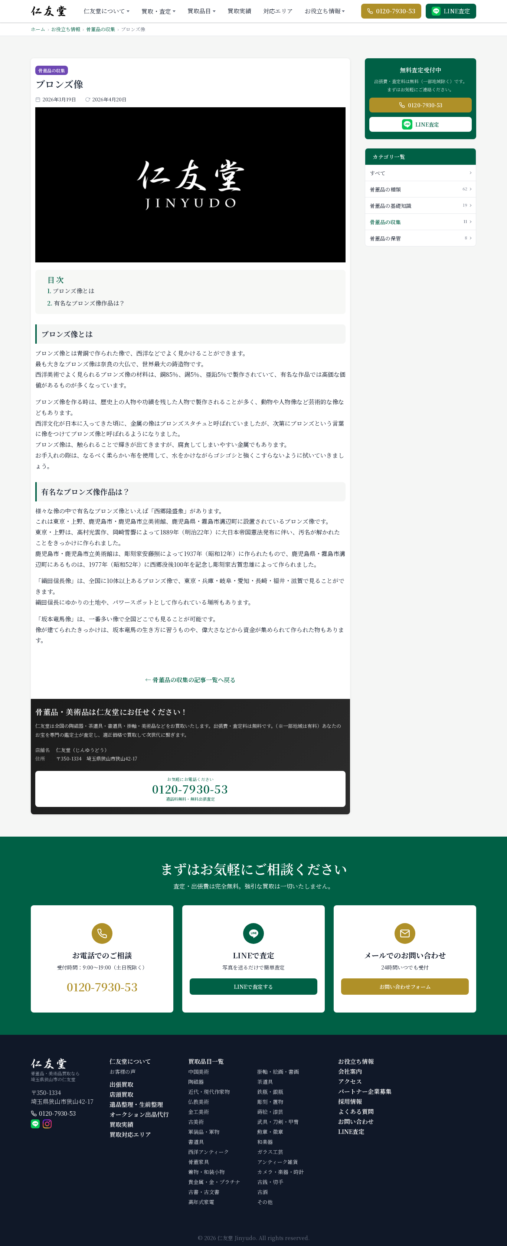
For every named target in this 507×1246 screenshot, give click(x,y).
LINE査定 (351, 1131)
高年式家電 (201, 1202)
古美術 (196, 1121)
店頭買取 (121, 1094)
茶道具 (265, 1081)
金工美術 (198, 1111)
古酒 (262, 1192)
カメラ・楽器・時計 (280, 1171)
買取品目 (199, 11)
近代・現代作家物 (209, 1091)
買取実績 (239, 11)
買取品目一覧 (206, 1061)
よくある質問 (356, 1111)
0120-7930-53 (57, 1113)
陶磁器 (196, 1081)
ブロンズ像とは (70, 291)
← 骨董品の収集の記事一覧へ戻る (190, 680)
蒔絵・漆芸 (270, 1111)
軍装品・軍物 (203, 1131)
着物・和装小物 (206, 1171)
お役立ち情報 (322, 11)
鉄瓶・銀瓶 (270, 1091)
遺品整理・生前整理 (136, 1104)
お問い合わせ (356, 1121)
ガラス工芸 (270, 1151)
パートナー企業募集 (365, 1091)
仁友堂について (104, 11)
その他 (265, 1202)
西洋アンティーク (208, 1151)
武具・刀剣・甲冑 (278, 1121)
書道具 (196, 1141)
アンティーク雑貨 (277, 1161)
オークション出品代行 (139, 1114)
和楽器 (265, 1141)
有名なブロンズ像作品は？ (86, 303)
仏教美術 (198, 1101)
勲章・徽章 (270, 1131)
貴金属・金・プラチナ (214, 1182)
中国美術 (198, 1071)
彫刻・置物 (270, 1101)
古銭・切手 (270, 1182)
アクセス (350, 1081)
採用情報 (350, 1101)
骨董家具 (198, 1161)
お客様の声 (122, 1071)
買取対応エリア (130, 1134)
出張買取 (121, 1084)
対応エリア (278, 11)
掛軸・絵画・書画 (278, 1071)
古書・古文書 (203, 1192)
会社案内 (350, 1071)
